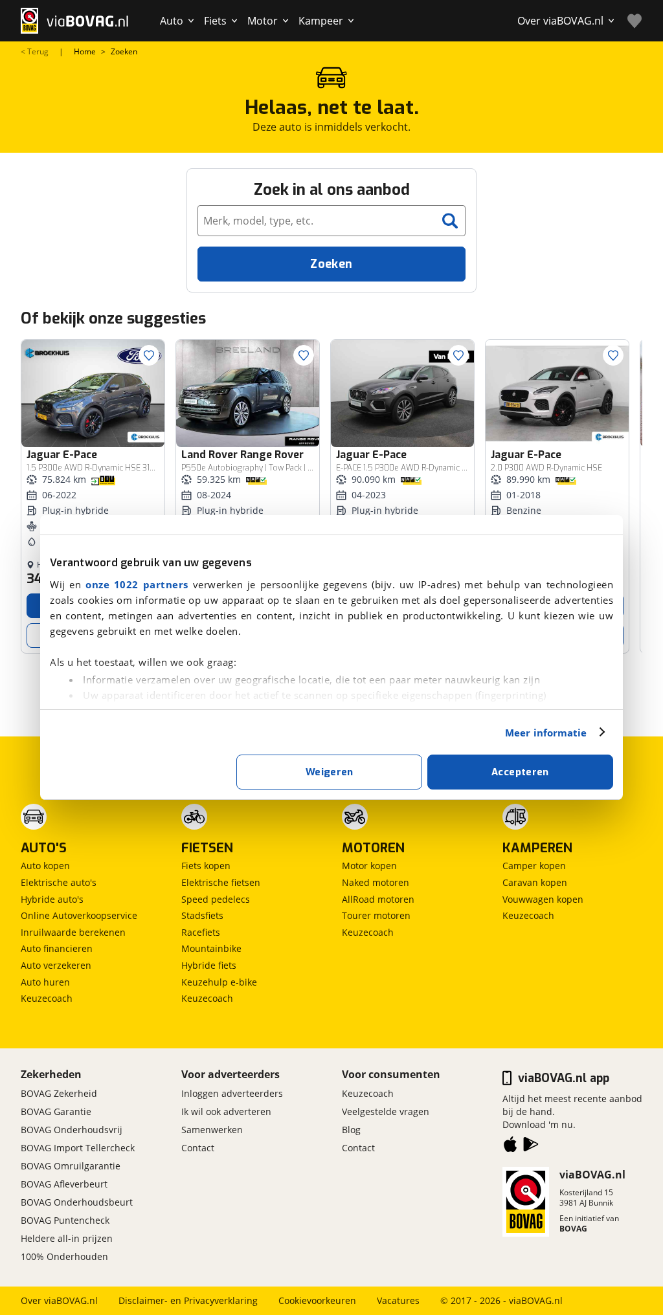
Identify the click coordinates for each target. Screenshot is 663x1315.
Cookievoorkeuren (317, 1300)
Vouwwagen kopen (542, 899)
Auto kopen (45, 865)
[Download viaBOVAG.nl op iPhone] (510, 1146)
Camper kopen (534, 865)
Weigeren (330, 772)
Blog (351, 1129)
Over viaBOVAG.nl (59, 1300)
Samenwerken (212, 1129)
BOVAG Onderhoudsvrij (71, 1129)
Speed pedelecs (215, 899)
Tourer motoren (376, 915)
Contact (197, 1148)
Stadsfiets (202, 915)
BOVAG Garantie (56, 1111)
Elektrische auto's (58, 882)
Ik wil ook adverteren (226, 1111)
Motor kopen (369, 865)
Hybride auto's (52, 899)
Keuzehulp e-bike (219, 982)
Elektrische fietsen (220, 882)
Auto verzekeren (56, 965)
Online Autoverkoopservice (79, 915)
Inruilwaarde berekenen (73, 932)
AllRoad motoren (378, 899)
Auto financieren (57, 948)
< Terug (35, 52)
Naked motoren (375, 882)
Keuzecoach (47, 998)
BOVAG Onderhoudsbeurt (77, 1202)
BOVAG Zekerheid (59, 1093)
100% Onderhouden (64, 1256)
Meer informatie (546, 732)
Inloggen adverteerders (232, 1093)
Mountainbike (211, 948)
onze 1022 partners (136, 584)
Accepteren (520, 772)
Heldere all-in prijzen (67, 1238)
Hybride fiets (208, 965)
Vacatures (398, 1300)
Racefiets (200, 932)
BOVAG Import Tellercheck (78, 1148)
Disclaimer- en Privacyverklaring (188, 1300)
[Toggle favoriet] (148, 355)
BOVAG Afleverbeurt (64, 1184)
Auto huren (45, 982)
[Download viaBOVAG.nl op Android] (531, 1146)
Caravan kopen (534, 882)
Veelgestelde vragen (385, 1111)
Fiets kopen (205, 865)
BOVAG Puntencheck (65, 1220)
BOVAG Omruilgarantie (70, 1166)
